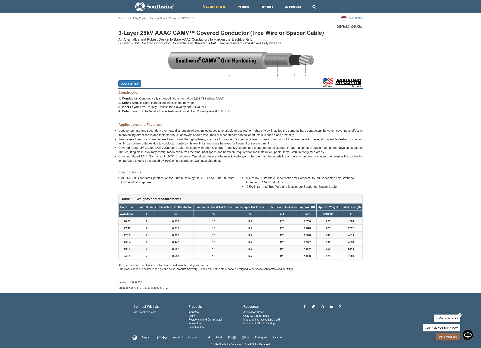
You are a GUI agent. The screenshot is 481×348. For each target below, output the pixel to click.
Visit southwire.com (144, 312)
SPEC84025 (187, 18)
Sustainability (196, 327)
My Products (292, 7)
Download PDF (130, 83)
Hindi (219, 337)
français (193, 337)
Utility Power (139, 18)
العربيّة (207, 337)
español (178, 337)
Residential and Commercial (205, 319)
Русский (278, 337)
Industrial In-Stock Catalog (259, 323)
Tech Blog (266, 7)
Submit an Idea (215, 7)
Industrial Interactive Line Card (261, 319)
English (146, 337)
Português (261, 337)
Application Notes (253, 312)
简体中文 (162, 337)
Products (123, 18)
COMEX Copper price (256, 316)
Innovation (194, 323)
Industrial (193, 312)
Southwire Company (230, 344)
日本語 (232, 337)
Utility (191, 316)
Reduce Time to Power (163, 18)
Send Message (448, 336)
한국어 (245, 337)
